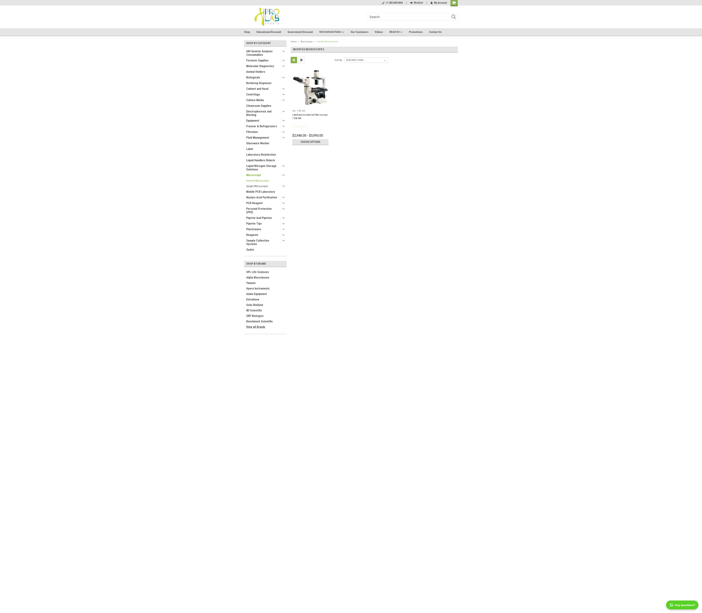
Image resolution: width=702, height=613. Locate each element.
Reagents (252, 235)
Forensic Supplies (257, 60)
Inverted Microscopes (257, 180)
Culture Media (255, 100)
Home (294, 41)
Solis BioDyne (254, 305)
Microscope (253, 175)
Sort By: (339, 60)
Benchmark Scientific (259, 321)
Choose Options (310, 141)
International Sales (330, 31)
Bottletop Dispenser (259, 83)
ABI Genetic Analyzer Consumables (259, 53)
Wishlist (418, 2)
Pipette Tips (254, 223)
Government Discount (300, 32)
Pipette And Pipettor (259, 218)
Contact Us (435, 32)
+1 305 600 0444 (394, 2)
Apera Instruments (258, 288)
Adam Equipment (256, 294)
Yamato (251, 283)
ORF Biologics (255, 316)
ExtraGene (252, 299)
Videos (379, 32)
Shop (247, 32)
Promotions (416, 32)
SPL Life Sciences (257, 272)
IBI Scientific (254, 310)
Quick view (310, 105)
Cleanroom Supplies (258, 106)
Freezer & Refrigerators (261, 126)
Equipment (252, 120)
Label (249, 149)
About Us (394, 31)
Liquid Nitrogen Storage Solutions (261, 167)
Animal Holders (255, 72)
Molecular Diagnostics (260, 66)
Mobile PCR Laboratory (260, 191)
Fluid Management (257, 137)
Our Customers (359, 32)
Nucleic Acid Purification (261, 197)
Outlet (250, 249)
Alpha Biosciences (257, 277)
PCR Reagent (254, 203)
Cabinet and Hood (257, 89)
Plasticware (253, 229)
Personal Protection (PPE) (259, 210)
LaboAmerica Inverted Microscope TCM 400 (310, 117)
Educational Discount (268, 32)
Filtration (252, 132)
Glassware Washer (257, 143)
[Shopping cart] (454, 3)
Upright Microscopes (257, 186)
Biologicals (253, 77)
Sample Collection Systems (257, 242)
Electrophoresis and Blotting (258, 113)
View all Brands (255, 327)
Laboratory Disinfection (261, 154)
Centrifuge (253, 94)
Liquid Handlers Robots (260, 160)
